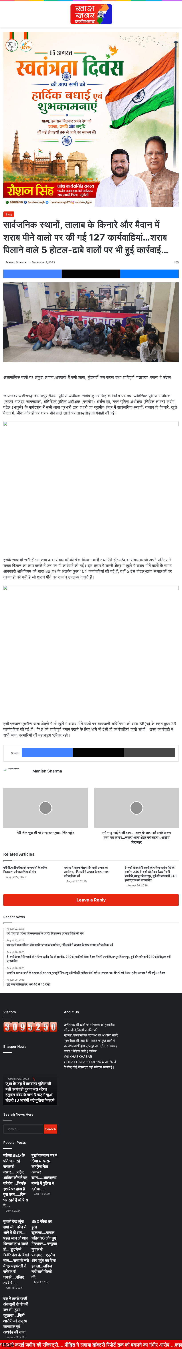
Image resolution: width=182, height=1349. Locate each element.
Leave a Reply (91, 900)
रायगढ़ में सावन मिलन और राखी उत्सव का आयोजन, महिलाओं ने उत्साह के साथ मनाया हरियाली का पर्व (86, 872)
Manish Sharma (16, 262)
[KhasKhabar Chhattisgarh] (91, 14)
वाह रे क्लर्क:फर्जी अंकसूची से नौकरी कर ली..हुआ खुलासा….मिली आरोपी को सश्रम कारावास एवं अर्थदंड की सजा (15, 1315)
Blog (9, 214)
